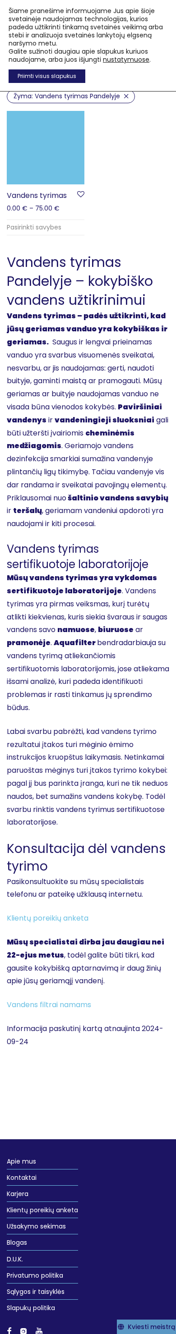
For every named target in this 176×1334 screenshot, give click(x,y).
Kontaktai (22, 1177)
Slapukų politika (31, 1307)
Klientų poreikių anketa (42, 1210)
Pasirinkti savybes (34, 227)
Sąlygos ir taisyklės (36, 1291)
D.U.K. (15, 1259)
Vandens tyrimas (37, 195)
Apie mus (21, 1161)
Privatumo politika (35, 1275)
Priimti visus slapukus (47, 76)
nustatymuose (126, 59)
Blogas (17, 1242)
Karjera (17, 1193)
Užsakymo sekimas (36, 1226)
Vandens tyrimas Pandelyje (67, 96)
